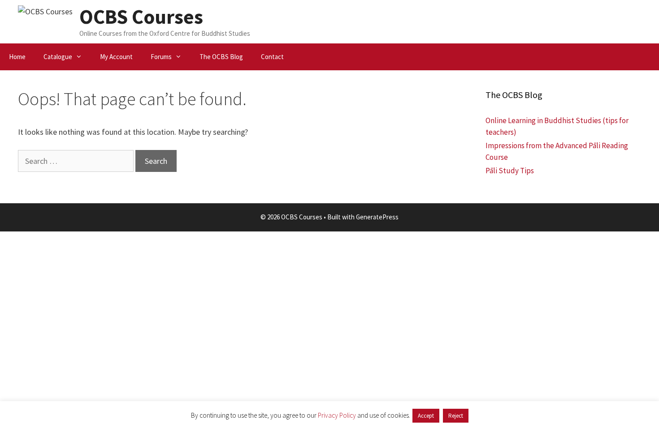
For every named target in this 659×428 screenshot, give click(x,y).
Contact (272, 56)
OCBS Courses (141, 16)
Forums (161, 56)
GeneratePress (377, 217)
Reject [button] (455, 415)
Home (17, 56)
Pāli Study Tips (510, 170)
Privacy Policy (337, 415)
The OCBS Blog (221, 56)
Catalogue (57, 56)
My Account (116, 56)
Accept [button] (426, 415)
